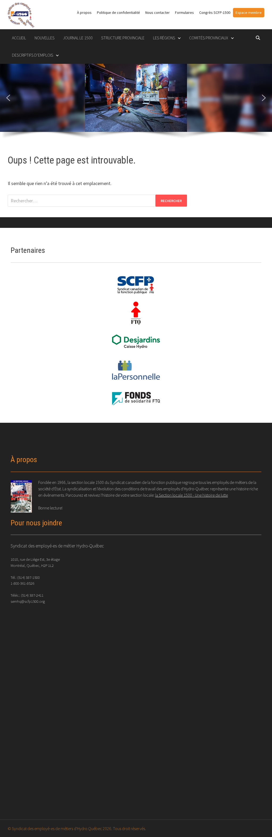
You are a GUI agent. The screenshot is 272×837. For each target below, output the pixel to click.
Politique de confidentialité (118, 12)
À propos (84, 12)
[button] (8, 98)
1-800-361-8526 (22, 583)
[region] (136, 104)
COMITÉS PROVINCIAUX (208, 37)
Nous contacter (157, 12)
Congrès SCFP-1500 (214, 12)
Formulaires (184, 12)
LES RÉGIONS (164, 37)
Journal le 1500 (78, 37)
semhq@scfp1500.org (28, 601)
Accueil (19, 37)
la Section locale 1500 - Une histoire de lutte (191, 495)
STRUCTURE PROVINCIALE (122, 37)
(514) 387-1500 (28, 577)
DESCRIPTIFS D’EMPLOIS (32, 55)
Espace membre (249, 12)
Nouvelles (44, 37)
